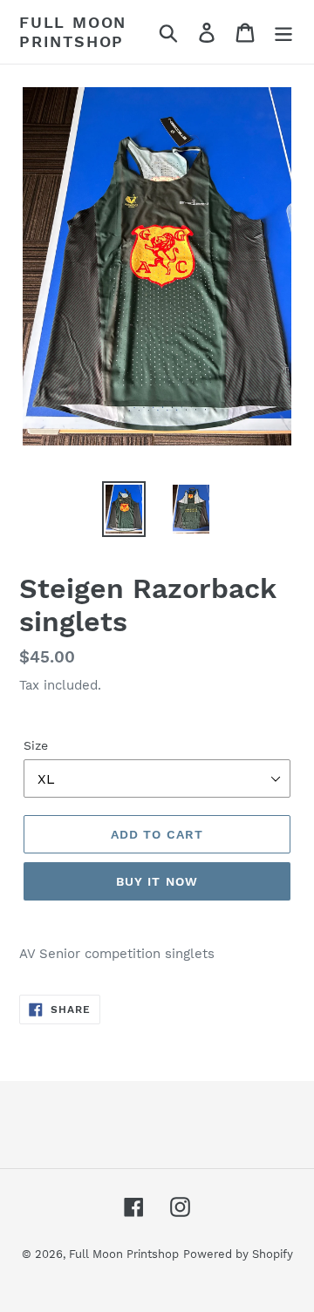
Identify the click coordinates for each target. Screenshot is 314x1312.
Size (36, 745)
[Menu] (283, 31)
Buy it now (157, 881)
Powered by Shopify (238, 1254)
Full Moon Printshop (72, 32)
